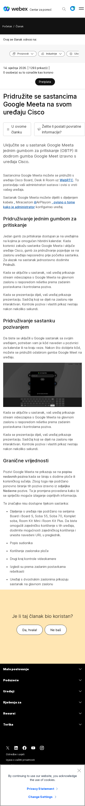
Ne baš (55, 630)
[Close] (79, 770)
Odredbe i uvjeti (15, 754)
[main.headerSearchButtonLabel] (64, 8)
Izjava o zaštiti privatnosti (20, 759)
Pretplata (45, 81)
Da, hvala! (29, 630)
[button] (72, 8)
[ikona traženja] (64, 9)
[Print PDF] (32, 82)
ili (35, 202)
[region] (42, 785)
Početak (7, 26)
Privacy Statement (40, 788)
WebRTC (66, 180)
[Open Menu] (81, 8)
